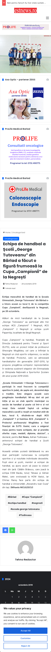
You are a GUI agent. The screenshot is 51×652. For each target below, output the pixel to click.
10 (25, 603)
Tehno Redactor (11, 284)
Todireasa (25, 515)
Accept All (25, 630)
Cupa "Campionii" (32, 496)
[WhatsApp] (12, 530)
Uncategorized (18, 232)
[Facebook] (5, 530)
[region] (25, 628)
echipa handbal (17, 503)
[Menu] (47, 18)
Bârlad (12, 496)
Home (7, 232)
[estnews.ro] (25, 10)
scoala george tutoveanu (26, 509)
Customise (25, 638)
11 (32, 603)
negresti (37, 503)
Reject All (25, 646)
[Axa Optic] (25, 27)
